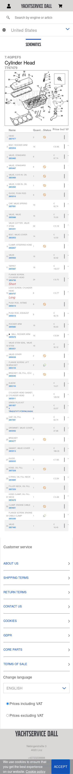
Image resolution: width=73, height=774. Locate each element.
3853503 (12, 237)
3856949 (12, 375)
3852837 (12, 247)
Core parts (12, 649)
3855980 (12, 326)
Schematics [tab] (33, 44)
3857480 (12, 527)
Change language (17, 677)
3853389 (12, 518)
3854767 (12, 293)
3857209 (12, 489)
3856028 (12, 357)
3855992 (12, 257)
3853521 (12, 348)
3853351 (12, 228)
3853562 (12, 430)
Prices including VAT (26, 703)
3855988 (12, 217)
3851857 (12, 405)
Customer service (17, 546)
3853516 (12, 196)
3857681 (12, 206)
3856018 (12, 315)
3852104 (12, 386)
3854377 (12, 441)
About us (10, 563)
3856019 (12, 305)
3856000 (12, 461)
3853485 (12, 158)
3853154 (12, 367)
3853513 (12, 450)
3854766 (12, 280)
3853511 (12, 398)
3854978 (12, 500)
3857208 (12, 470)
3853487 (12, 168)
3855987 (12, 268)
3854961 (12, 507)
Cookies (10, 620)
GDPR (7, 635)
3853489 (12, 177)
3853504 (12, 148)
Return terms (15, 592)
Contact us (12, 606)
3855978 (12, 336)
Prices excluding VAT (27, 715)
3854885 (12, 479)
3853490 (12, 186)
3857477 (12, 138)
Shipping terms (16, 577)
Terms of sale (15, 664)
